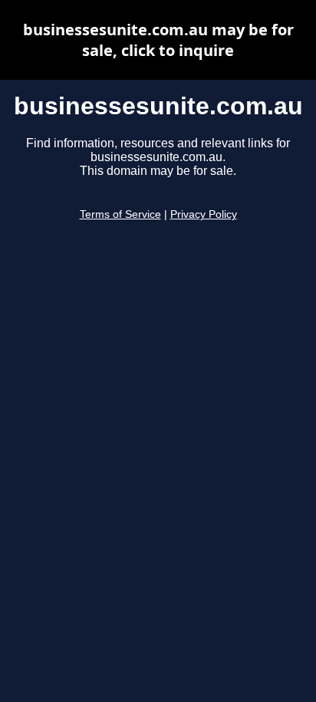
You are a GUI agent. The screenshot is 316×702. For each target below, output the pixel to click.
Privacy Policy (203, 214)
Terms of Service (120, 214)
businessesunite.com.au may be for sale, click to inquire (158, 40)
